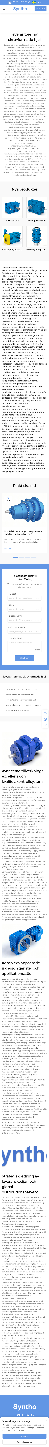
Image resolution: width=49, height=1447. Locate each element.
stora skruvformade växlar (17, 710)
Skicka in (24, 658)
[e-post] (45, 725)
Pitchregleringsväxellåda (36, 249)
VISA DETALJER (12, 207)
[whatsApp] (45, 719)
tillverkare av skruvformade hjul (20, 695)
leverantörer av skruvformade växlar (22, 689)
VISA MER (8, 549)
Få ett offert (40, 9)
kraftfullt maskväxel (34, 705)
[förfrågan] (45, 713)
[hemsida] (20, 8)
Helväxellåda (12, 220)
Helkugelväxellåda (37, 220)
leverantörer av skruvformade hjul (21, 700)
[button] (15, 557)
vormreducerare (13, 705)
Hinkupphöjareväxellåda (12, 249)
